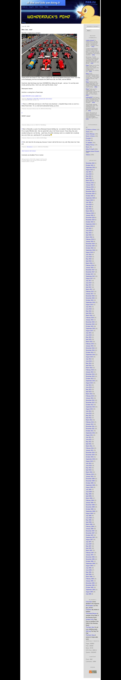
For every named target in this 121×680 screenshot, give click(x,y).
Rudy (87, 65)
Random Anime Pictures (92, 151)
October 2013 (89, 378)
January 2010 (89, 476)
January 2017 (89, 293)
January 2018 (89, 267)
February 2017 (90, 291)
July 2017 (88, 280)
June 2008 (89, 518)
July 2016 (88, 306)
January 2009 (89, 502)
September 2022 (90, 167)
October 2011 (89, 430)
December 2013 (90, 374)
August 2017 (89, 278)
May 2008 (88, 520)
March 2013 (89, 393)
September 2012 (90, 407)
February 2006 (90, 578)
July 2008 (88, 515)
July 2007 (88, 541)
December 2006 (90, 557)
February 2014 (90, 370)
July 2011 (88, 437)
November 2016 (90, 298)
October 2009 (89, 483)
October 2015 (89, 326)
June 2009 (89, 491)
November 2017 (90, 272)
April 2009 (88, 496)
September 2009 (90, 485)
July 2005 (88, 594)
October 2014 (89, 352)
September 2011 (90, 433)
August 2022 (89, 169)
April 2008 (88, 522)
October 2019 (89, 222)
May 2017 (88, 285)
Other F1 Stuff (90, 149)
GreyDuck (88, 609)
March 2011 (89, 446)
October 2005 (89, 587)
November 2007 (90, 533)
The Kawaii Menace (91, 613)
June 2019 (89, 230)
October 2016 (89, 300)
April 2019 (88, 235)
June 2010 (89, 465)
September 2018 (90, 250)
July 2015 (88, 333)
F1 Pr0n (88, 140)
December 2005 (90, 583)
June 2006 (89, 570)
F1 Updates (89, 142)
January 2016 (89, 320)
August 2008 (89, 513)
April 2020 (88, 209)
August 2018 (89, 252)
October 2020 (89, 195)
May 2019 (88, 232)
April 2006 (88, 574)
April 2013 (88, 391)
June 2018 (89, 256)
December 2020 (90, 191)
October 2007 (89, 535)
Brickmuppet (89, 605)
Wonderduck (29, 98)
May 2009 (88, 494)
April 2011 (88, 444)
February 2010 (90, 474)
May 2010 (88, 467)
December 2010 (90, 452)
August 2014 (89, 357)
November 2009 (90, 481)
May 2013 (88, 389)
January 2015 (89, 346)
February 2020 (90, 213)
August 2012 (89, 409)
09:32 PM (36, 98)
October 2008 (89, 509)
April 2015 (88, 339)
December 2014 (90, 348)
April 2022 (88, 178)
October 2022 (89, 165)
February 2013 (90, 396)
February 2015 (90, 343)
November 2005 (90, 585)
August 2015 (89, 330)
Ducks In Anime (90, 136)
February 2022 (90, 182)
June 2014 (89, 361)
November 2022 (90, 163)
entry (93, 46)
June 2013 (89, 387)
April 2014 (88, 365)
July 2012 (88, 411)
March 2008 (89, 524)
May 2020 (88, 206)
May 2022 (88, 176)
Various (88, 154)
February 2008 (90, 526)
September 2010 (90, 459)
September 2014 (90, 354)
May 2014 (88, 363)
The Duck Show (90, 635)
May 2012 (88, 415)
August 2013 (89, 383)
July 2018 (88, 254)
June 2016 (89, 309)
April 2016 (88, 313)
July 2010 (88, 463)
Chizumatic (89, 601)
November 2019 (90, 219)
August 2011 (89, 435)
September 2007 (90, 537)
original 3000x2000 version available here (31, 95)
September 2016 (90, 302)
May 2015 (88, 337)
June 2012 (89, 413)
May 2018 (88, 259)
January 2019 (89, 241)
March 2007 (89, 550)
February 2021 (90, 187)
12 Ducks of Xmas (91, 129)
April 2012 (88, 417)
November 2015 (90, 324)
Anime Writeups (90, 134)
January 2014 (89, 372)
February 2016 (90, 317)
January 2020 (89, 215)
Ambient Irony (90, 619)
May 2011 (88, 441)
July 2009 (88, 489)
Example (88, 138)
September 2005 (90, 589)
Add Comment (49, 98)
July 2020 (88, 202)
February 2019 (90, 239)
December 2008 (90, 504)
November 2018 (90, 246)
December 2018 (90, 243)
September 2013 (90, 380)
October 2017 (89, 274)
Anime (87, 131)
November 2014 (90, 350)
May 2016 (88, 311)
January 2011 (89, 450)
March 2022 (89, 180)
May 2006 (88, 572)
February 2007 (90, 552)
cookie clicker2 (90, 40)
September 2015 (90, 328)
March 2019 (89, 237)
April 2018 (88, 261)
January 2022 (89, 185)
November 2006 (90, 559)
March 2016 (89, 315)
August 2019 (89, 226)
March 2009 (89, 498)
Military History (90, 144)
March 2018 (89, 263)
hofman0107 (89, 97)
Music (87, 147)
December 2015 (90, 322)
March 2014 (89, 367)
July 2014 (88, 359)
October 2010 (89, 457)
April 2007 (88, 548)
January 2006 (89, 581)
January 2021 (89, 189)
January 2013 (89, 398)
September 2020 (90, 198)
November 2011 (90, 428)
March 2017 (89, 289)
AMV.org (88, 631)
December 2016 (90, 296)
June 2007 (89, 544)
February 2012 (90, 422)
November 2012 (90, 402)
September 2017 (90, 276)
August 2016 (89, 304)
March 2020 (89, 211)
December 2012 (90, 400)
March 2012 (89, 420)
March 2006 (89, 576)
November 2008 (90, 507)
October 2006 (89, 561)
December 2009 (90, 478)
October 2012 (89, 404)
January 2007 (89, 555)
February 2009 (90, 500)
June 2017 (89, 283)
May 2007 (88, 546)
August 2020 (89, 200)
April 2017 (88, 287)
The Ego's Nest (90, 627)
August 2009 (89, 487)
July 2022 (88, 172)
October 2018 (89, 248)
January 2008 (89, 528)
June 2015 (89, 335)
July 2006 (88, 568)
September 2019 (90, 224)
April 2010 (88, 470)
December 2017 (90, 269)
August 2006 (89, 565)
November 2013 (90, 376)
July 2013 (88, 385)
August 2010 (89, 461)
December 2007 (90, 531)
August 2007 (89, 539)
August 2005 (89, 591)
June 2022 (89, 174)
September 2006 (90, 563)
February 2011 (90, 448)
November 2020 (90, 193)
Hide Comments (25, 150)
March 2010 (89, 472)
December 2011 (90, 426)
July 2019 (88, 228)
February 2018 (90, 265)
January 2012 (89, 424)
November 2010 (90, 454)
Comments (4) (42, 98)
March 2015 (89, 341)
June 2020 (89, 204)
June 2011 (89, 439)
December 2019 (90, 217)
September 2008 (90, 511)
